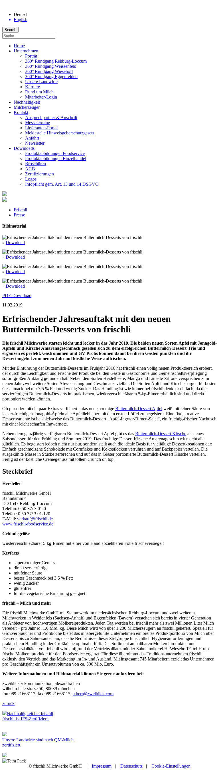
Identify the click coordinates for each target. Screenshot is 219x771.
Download (15, 242)
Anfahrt (32, 138)
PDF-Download (16, 295)
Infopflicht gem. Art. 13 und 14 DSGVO (62, 184)
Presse (19, 214)
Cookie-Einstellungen (170, 766)
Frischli (20, 209)
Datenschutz (131, 766)
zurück (8, 703)
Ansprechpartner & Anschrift (51, 117)
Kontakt (21, 112)
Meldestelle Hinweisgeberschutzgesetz (59, 132)
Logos (30, 179)
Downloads (24, 148)
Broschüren (35, 163)
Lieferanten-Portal (41, 127)
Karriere (32, 86)
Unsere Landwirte (41, 81)
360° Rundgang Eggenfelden (51, 76)
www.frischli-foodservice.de (27, 524)
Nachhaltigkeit (27, 102)
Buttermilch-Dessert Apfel (138, 408)
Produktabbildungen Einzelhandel (55, 158)
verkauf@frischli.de (35, 518)
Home (19, 45)
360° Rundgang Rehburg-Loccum (56, 61)
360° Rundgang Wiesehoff (49, 71)
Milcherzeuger (27, 107)
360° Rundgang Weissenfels (50, 66)
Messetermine (37, 122)
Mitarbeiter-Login (41, 97)
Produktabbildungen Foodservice (55, 153)
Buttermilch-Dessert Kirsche (160, 433)
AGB (30, 168)
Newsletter (34, 143)
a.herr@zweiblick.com (93, 693)
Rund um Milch (39, 91)
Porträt (31, 56)
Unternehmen (26, 50)
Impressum (101, 766)
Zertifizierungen (39, 173)
